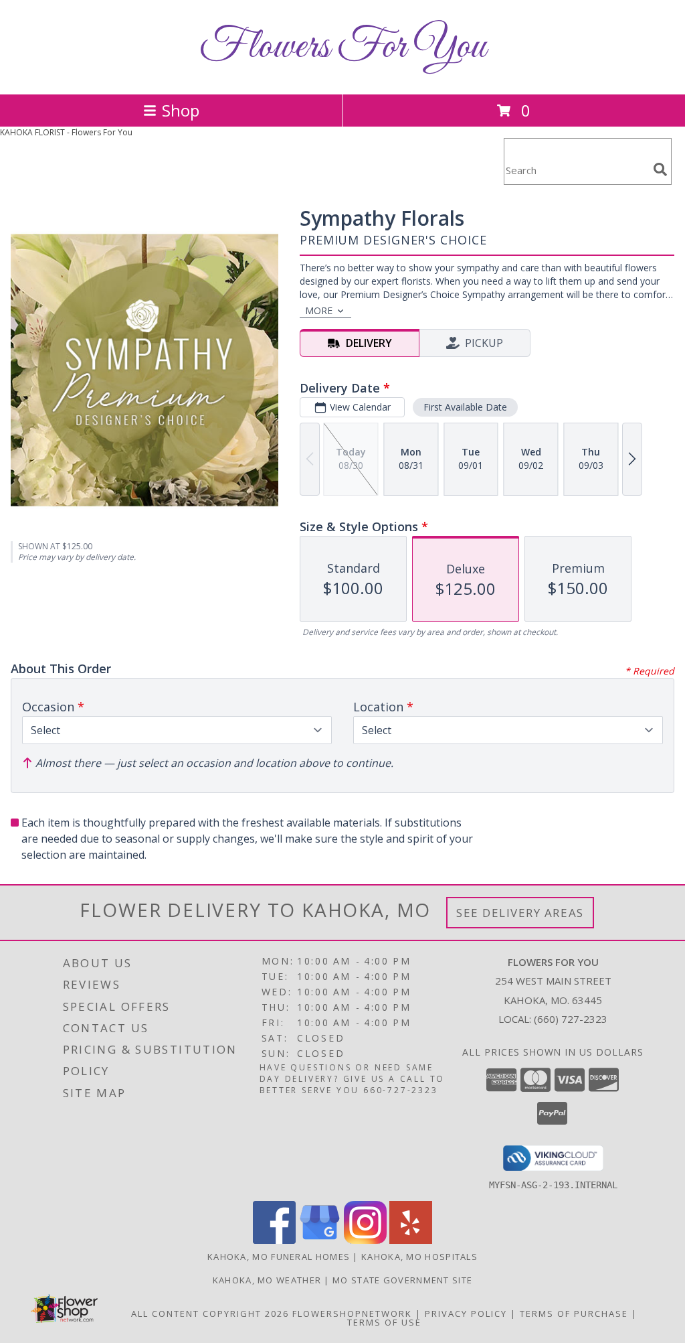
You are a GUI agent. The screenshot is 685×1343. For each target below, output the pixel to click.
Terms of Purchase (574, 1313)
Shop (180, 110)
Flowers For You (342, 47)
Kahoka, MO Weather (267, 1280)
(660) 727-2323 (570, 1019)
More (318, 310)
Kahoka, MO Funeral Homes (278, 1257)
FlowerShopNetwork (352, 1313)
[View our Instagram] (365, 1240)
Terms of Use (384, 1322)
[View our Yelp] (410, 1240)
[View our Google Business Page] (319, 1240)
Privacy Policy (466, 1313)
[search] (660, 169)
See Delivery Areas (520, 912)
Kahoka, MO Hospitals (419, 1257)
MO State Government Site (402, 1280)
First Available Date (465, 407)
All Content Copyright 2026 (210, 1313)
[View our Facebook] (274, 1240)
